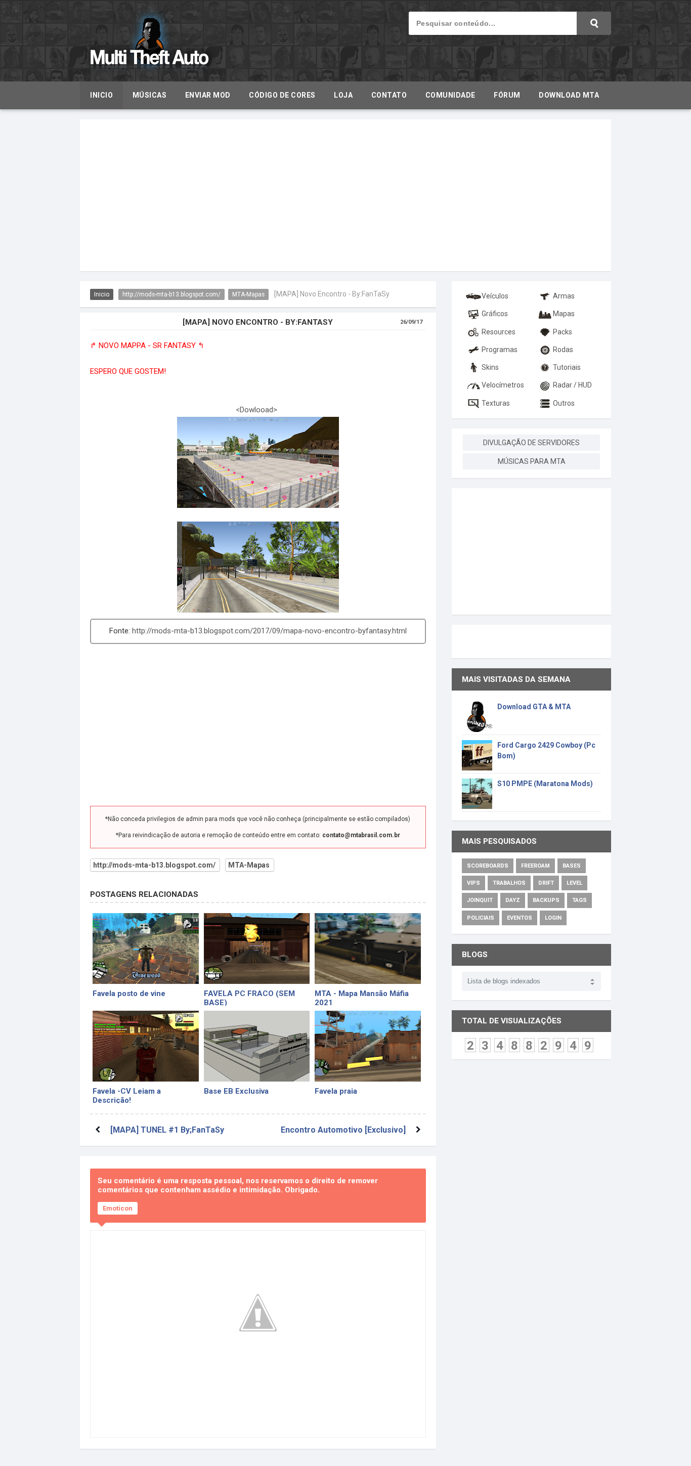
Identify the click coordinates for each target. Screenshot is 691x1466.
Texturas (496, 403)
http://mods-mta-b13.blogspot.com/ (171, 294)
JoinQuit (480, 900)
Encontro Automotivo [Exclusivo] (343, 1130)
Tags (579, 900)
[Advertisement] (345, 195)
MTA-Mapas (248, 294)
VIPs (473, 883)
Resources (498, 332)
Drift (546, 883)
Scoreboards (487, 866)
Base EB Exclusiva (236, 1091)
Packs (562, 332)
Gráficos (495, 314)
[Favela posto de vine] (146, 948)
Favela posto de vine (129, 993)
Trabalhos (509, 883)
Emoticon (118, 1208)
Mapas (564, 314)
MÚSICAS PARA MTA (532, 461)
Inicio (101, 294)
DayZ (512, 900)
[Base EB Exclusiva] (257, 1046)
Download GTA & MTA (534, 707)
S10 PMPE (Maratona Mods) (545, 784)
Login (553, 918)
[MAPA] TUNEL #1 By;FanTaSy (167, 1130)
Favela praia (336, 1091)
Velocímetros (503, 385)
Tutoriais (567, 367)
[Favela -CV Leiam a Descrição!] (146, 1046)
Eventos (519, 918)
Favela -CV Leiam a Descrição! (127, 1095)
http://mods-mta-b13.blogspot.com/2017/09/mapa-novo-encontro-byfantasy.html (269, 630)
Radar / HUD (572, 385)
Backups (546, 900)
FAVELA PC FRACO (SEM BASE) (249, 997)
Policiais (480, 918)
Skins (490, 367)
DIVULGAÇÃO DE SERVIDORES (531, 443)
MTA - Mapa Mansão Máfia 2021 (362, 997)
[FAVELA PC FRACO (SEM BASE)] (257, 948)
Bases (572, 866)
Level (574, 883)
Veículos (495, 296)
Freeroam (535, 866)
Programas (499, 350)
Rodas (563, 350)
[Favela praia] (368, 1046)
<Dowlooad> (256, 409)
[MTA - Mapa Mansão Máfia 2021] (368, 948)
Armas (564, 296)
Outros (564, 403)
